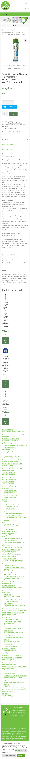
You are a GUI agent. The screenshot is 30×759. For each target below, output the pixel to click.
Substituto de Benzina (8, 474)
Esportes (4, 499)
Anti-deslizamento (7, 429)
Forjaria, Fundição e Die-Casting (13, 599)
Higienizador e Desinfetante (10, 440)
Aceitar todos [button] (21, 755)
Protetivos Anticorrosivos (9, 556)
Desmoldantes (6, 592)
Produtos (10, 29)
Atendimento (25, 6)
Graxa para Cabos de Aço (11, 625)
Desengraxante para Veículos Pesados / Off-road (15, 568)
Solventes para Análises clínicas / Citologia (13, 679)
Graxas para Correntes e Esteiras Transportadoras (13, 629)
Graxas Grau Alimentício (10, 646)
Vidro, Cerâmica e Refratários (10, 486)
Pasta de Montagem (9, 635)
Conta (27, 8)
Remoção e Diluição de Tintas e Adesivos (13, 468)
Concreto (6, 598)
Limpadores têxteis (7, 442)
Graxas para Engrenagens (11, 626)
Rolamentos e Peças (8, 470)
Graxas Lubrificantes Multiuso (10, 438)
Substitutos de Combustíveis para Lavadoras (14, 562)
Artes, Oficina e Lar (7, 488)
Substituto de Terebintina (9, 479)
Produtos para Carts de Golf (10, 461)
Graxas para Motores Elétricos (12, 621)
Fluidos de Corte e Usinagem (12, 456)
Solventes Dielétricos (10, 447)
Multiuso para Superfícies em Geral (14, 576)
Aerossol (13, 128)
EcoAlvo (26, 3)
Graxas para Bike (10, 508)
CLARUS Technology (13, 131)
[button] (2, 14)
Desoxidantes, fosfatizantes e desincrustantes (12, 571)
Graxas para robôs (9, 623)
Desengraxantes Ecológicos (10, 563)
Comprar (13, 114)
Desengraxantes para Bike (13, 504)
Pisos (5, 580)
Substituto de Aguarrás (8, 472)
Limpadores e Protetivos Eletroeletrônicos (15, 445)
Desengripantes (8, 644)
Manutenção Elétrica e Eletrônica (11, 443)
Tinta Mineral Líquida (8, 483)
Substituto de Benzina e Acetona (11, 476)
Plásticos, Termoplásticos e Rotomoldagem (11, 602)
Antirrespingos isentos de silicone (15, 452)
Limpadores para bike (12, 506)
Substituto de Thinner (8, 481)
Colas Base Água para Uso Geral (13, 547)
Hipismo (6, 520)
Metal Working (6, 449)
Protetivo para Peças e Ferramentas (12, 467)
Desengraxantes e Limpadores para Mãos (13, 434)
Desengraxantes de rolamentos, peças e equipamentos (13, 432)
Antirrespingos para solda (11, 451)
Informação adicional (8, 144)
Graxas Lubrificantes (8, 617)
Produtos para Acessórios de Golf (11, 459)
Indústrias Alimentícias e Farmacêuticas (15, 605)
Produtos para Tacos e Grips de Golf (12, 463)
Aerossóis (8, 128)
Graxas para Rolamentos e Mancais (13, 634)
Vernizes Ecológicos (7, 485)
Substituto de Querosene (9, 477)
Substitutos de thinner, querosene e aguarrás (14, 683)
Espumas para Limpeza (10, 574)
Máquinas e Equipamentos (11, 578)
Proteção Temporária (8, 465)
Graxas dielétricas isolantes (11, 643)
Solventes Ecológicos (8, 668)
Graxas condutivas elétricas (12, 641)
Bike (5, 501)
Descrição (5, 139)
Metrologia (7, 686)
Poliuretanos (7, 594)
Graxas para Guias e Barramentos (13, 632)
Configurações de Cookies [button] (9, 755)
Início (5, 29)
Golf (5, 511)
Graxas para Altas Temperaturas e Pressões (13, 638)
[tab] (15, 139)
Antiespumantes (6, 695)
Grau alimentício (7, 436)
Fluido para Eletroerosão (11, 458)
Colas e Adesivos (7, 545)
